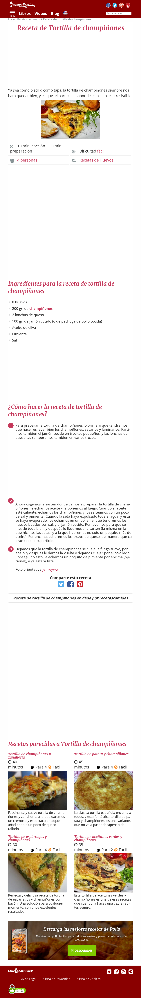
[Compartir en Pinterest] (80, 585)
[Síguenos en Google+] (121, 6)
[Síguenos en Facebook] (108, 6)
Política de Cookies (88, 979)
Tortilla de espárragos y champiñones (27, 838)
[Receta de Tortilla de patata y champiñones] (103, 808)
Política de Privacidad (56, 979)
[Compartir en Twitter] (61, 585)
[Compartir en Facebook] (70, 585)
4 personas (27, 160)
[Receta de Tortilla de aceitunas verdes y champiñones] (103, 891)
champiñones (41, 308)
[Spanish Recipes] (65, 14)
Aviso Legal (29, 979)
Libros (25, 13)
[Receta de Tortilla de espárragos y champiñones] (37, 891)
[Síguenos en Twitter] (115, 6)
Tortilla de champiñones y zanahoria (29, 755)
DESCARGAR (83, 951)
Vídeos (41, 13)
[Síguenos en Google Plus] (123, 971)
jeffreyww (50, 569)
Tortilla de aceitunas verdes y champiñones (98, 838)
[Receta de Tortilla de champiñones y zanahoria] (37, 808)
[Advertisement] (70, 58)
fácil (100, 151)
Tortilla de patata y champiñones (101, 754)
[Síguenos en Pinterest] (128, 6)
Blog (55, 13)
